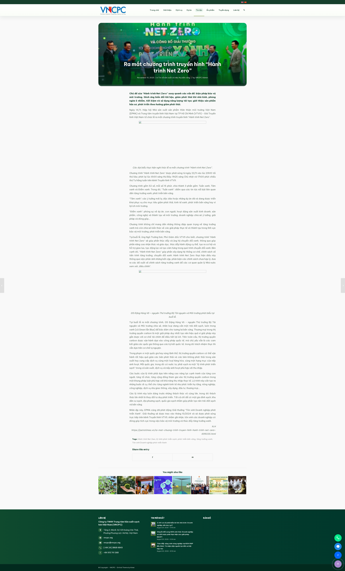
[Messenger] (338, 546)
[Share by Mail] (193, 457)
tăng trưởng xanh (204, 439)
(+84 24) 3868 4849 (113, 547)
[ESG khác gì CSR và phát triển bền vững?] (219, 485)
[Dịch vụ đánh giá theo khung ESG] (126, 485)
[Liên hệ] (338, 564)
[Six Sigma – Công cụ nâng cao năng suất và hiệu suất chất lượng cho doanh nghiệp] (163, 485)
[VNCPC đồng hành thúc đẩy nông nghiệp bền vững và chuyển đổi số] (144, 485)
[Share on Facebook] (152, 457)
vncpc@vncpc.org (112, 542)
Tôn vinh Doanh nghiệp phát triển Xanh (149, 442)
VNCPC (112, 567)
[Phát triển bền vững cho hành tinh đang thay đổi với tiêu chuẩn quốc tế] (237, 485)
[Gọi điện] (338, 538)
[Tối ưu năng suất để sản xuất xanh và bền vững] (107, 485)
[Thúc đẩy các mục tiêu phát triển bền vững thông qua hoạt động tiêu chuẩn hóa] (181, 485)
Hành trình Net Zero (146, 439)
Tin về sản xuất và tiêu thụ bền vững (174, 77)
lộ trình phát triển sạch (166, 439)
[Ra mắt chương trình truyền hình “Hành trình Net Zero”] (172, 54)
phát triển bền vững (187, 439)
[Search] (244, 10)
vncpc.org (108, 537)
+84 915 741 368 (111, 552)
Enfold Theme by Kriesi (125, 567)
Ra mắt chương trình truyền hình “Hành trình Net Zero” (172, 67)
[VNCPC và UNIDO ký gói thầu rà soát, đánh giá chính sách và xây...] (2, 285)
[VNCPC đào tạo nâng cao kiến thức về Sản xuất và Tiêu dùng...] (343, 285)
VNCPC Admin (202, 77)
